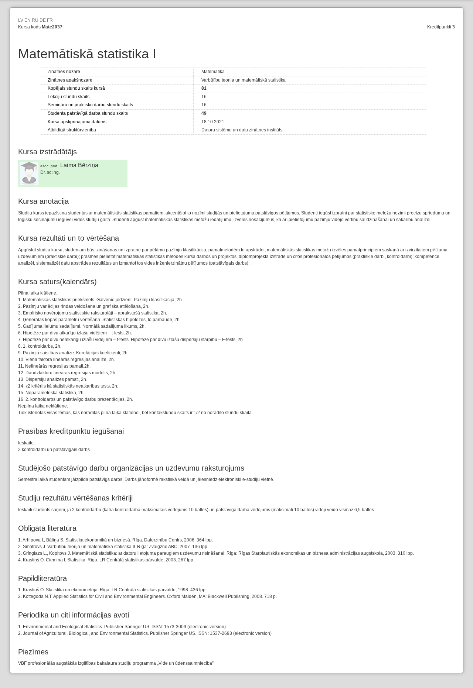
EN (27, 20)
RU (35, 20)
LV (20, 20)
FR (50, 20)
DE (43, 20)
